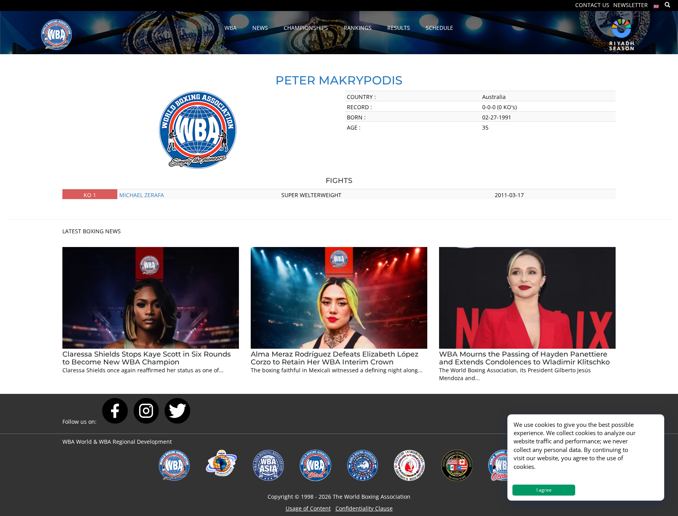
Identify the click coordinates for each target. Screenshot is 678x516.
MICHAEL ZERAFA (141, 195)
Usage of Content (308, 508)
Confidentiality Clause (364, 508)
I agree (544, 490)
